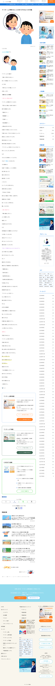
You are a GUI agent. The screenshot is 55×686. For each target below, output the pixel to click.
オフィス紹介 (6, 621)
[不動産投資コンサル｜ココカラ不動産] (46, 223)
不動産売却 (23, 615)
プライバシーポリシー (6, 659)
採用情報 (3, 626)
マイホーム (4, 496)
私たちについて (4, 609)
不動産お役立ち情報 (46, 643)
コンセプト (5, 612)
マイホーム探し (6, 632)
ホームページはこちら (46, 676)
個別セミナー (4, 653)
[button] (32, 502)
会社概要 (5, 615)
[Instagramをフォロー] (21, 508)
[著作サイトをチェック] (16, 508)
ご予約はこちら (20, 597)
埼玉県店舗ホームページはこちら (46, 661)
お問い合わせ (4, 656)
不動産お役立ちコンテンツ (25, 606)
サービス (3, 629)
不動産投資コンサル (7, 650)
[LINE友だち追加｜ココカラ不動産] (9, 469)
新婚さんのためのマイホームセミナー (10, 644)
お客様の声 (23, 618)
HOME (2, 606)
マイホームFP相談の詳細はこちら (24, 447)
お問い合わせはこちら (33, 597)
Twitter (45, 639)
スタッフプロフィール (8, 623)
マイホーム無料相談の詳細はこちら (25, 414)
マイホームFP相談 (7, 640)
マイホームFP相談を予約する (24, 452)
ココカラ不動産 (5, 52)
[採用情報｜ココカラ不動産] (46, 30)
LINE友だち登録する (25, 491)
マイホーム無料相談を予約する (25, 419)
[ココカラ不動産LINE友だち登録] (46, 181)
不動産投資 (23, 612)
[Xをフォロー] (19, 508)
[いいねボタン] (2, 388)
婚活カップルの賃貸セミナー (9, 648)
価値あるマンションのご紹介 (46, 647)
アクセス (5, 618)
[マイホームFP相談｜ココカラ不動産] (9, 437)
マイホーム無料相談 (7, 635)
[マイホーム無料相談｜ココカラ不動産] (9, 404)
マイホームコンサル (7, 637)
